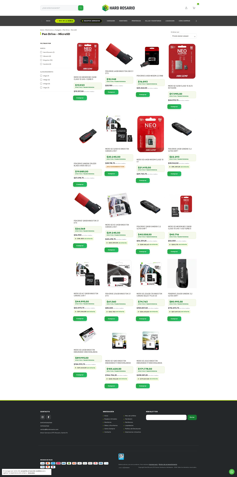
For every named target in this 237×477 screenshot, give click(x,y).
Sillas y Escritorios (153, 21)
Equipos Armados (92, 21)
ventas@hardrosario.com (49, 429)
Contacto (107, 432)
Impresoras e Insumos (133, 432)
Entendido (31, 473)
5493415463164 (46, 423)
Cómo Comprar (184, 21)
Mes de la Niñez (66, 21)
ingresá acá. (153, 464)
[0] (194, 7)
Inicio (48, 21)
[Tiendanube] (124, 468)
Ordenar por (175, 32)
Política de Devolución (133, 429)
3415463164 (44, 426)
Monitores (123, 21)
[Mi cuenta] (186, 7)
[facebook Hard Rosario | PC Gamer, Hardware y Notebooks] (48, 417)
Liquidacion (170, 21)
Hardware (111, 21)
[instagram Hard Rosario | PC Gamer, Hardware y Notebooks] (42, 417)
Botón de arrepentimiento (168, 464)
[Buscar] (80, 7)
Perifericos (136, 21)
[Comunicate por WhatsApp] (232, 472)
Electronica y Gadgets (53, 30)
